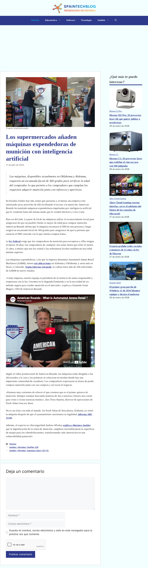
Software (70, 20)
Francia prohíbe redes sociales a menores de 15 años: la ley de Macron (125, 250)
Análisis (101, 20)
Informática (51, 20)
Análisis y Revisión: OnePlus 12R (23, 447)
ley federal (15, 241)
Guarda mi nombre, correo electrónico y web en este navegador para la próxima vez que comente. (50, 532)
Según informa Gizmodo (38, 267)
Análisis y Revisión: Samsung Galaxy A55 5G (29, 450)
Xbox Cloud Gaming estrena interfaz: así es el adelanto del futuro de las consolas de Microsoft (125, 208)
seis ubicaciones (42, 263)
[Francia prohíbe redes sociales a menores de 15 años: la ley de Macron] (125, 233)
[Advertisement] (74, 47)
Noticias (35, 20)
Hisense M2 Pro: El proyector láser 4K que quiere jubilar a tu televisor (125, 119)
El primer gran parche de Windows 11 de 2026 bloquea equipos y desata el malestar (124, 291)
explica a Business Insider (77, 425)
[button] (116, 20)
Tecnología (86, 20)
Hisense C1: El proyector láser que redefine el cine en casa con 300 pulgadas (125, 162)
